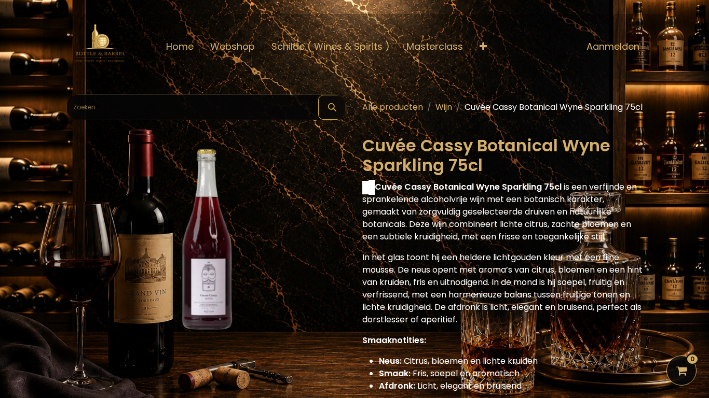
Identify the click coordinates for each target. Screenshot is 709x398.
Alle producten (392, 107)
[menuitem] (180, 46)
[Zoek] (332, 107)
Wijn (443, 107)
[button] (483, 46)
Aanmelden (613, 46)
